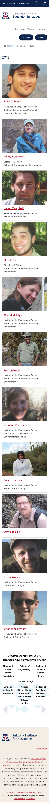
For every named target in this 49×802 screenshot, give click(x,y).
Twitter (30, 29)
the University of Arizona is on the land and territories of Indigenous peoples (24, 762)
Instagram (41, 29)
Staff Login (42, 748)
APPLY (41, 37)
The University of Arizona (24, 799)
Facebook (20, 29)
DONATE (26, 37)
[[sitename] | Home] (24, 16)
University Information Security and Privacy (24, 792)
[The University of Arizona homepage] (16, 3)
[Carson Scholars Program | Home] (24, 738)
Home (10, 46)
